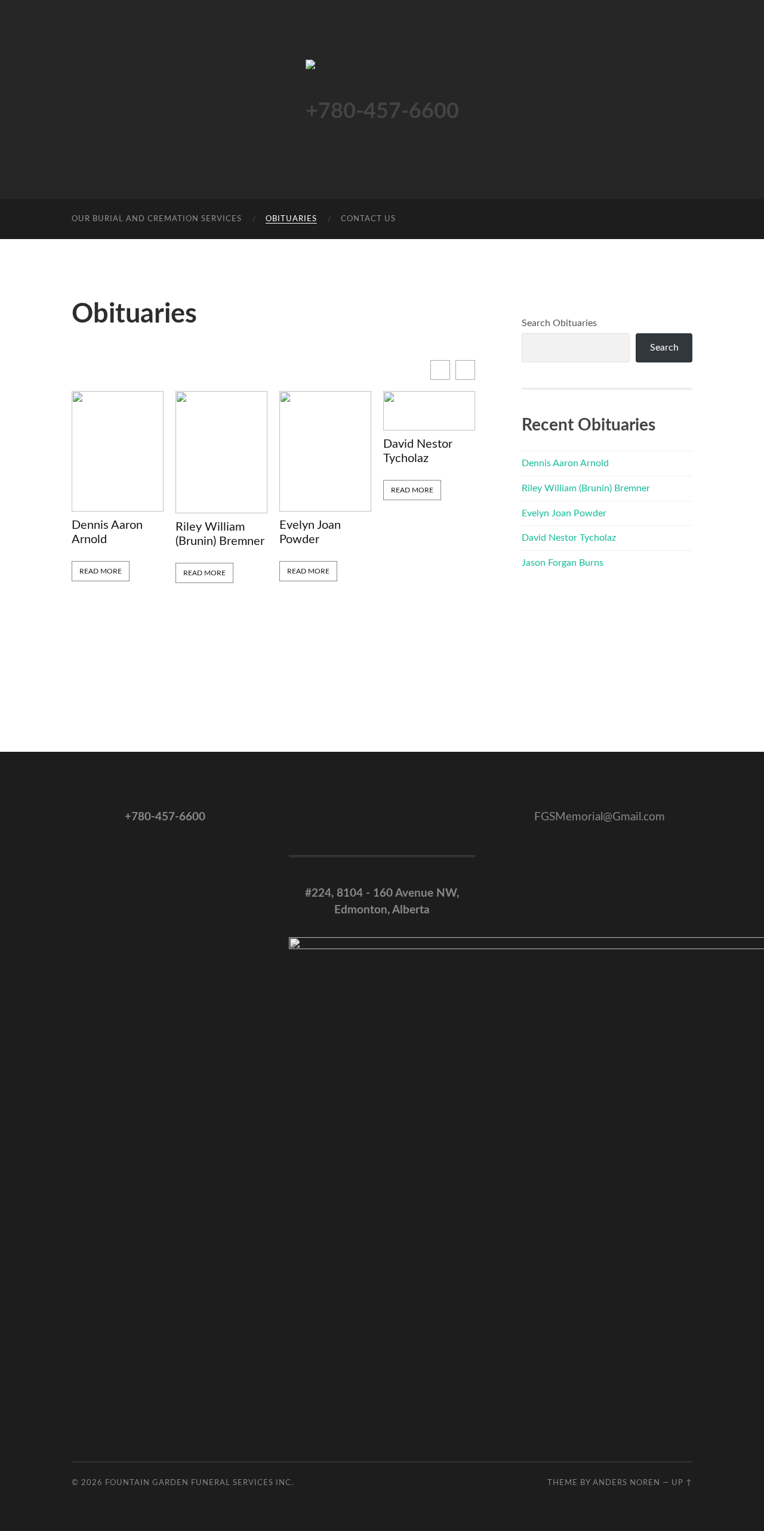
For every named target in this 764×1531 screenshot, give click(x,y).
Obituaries (291, 219)
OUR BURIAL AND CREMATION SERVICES (157, 219)
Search (664, 347)
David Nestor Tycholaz (417, 451)
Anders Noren (626, 1482)
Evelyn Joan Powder (310, 532)
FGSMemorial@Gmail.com (599, 817)
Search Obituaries (559, 323)
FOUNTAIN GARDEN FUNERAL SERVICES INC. (199, 1482)
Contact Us (368, 219)
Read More (100, 571)
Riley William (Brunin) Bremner (219, 534)
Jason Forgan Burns (562, 563)
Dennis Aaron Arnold (107, 532)
